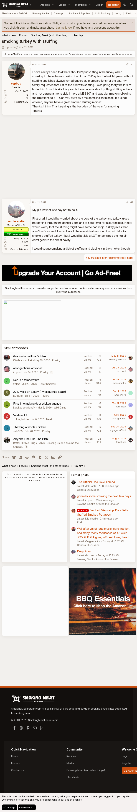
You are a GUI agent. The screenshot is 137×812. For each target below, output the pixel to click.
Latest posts (80, 475)
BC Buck (18, 395)
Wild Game (60, 407)
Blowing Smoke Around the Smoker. (98, 503)
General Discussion (88, 489)
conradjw (120, 406)
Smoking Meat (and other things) (86, 770)
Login (125, 756)
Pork (80, 522)
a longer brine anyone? (27, 368)
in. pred (17, 372)
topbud (9, 47)
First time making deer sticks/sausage (37, 403)
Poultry (56, 360)
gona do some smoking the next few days (104, 496)
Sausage (58, 13)
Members (81, 4)
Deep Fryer (84, 551)
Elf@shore (120, 394)
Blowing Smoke (40, 13)
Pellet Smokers (48, 383)
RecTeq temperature (26, 380)
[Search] (131, 4)
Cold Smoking (102, 13)
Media (62, 4)
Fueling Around (117, 359)
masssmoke (119, 383)
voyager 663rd (118, 430)
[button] (52, 5)
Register (127, 763)
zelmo (16, 383)
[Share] (127, 64)
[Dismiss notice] (131, 23)
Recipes (71, 756)
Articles (45, 4)
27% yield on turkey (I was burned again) (39, 391)
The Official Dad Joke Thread (96, 482)
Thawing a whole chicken (29, 427)
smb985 (18, 431)
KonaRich (121, 442)
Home (14, 756)
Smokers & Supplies (79, 13)
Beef (49, 419)
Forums (15, 763)
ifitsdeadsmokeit (22, 360)
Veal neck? (20, 415)
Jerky (118, 13)
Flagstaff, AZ (21, 101)
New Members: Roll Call (14, 13)
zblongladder (21, 419)
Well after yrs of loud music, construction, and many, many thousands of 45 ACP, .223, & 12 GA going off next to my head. (103, 533)
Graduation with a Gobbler (30, 356)
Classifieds (73, 777)
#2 (131, 202)
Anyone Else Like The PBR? (31, 439)
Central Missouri (19, 249)
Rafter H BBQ (21, 442)
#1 (132, 64)
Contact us (17, 770)
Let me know (64, 27)
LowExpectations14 (24, 407)
